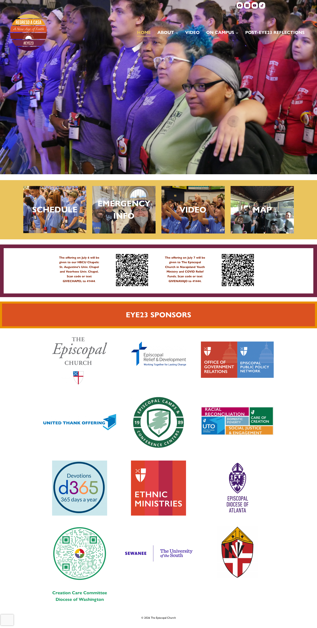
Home (144, 32)
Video (192, 32)
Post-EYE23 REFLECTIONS (275, 32)
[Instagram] (247, 5)
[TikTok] (262, 5)
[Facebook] (239, 5)
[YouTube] (255, 5)
